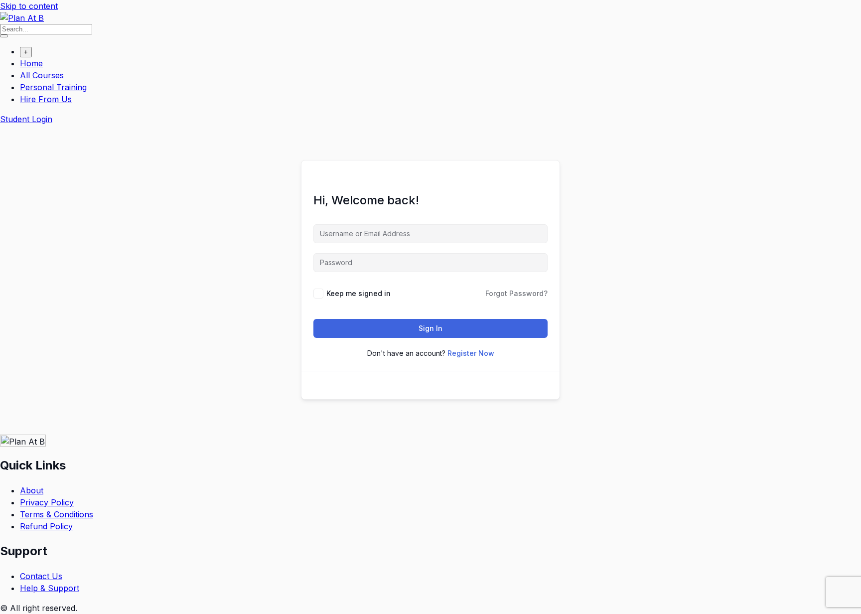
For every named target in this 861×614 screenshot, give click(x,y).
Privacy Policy (47, 502)
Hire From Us (46, 99)
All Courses (42, 75)
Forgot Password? (516, 293)
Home (31, 63)
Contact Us (41, 576)
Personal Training (53, 87)
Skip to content (29, 6)
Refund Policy (46, 526)
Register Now (470, 353)
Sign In (430, 328)
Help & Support (49, 588)
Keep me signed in (358, 293)
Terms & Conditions (56, 514)
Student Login (26, 119)
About (31, 490)
